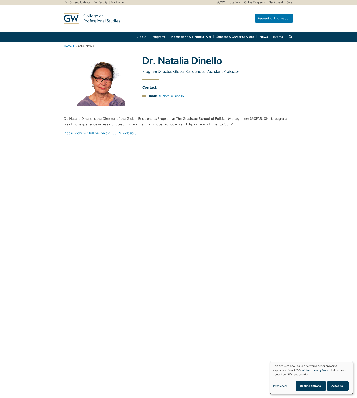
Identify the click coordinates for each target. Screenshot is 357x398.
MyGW (220, 2)
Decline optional (311, 386)
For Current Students (77, 2)
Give (289, 2)
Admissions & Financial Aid (191, 36)
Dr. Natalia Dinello (171, 96)
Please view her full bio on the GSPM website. (100, 133)
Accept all (337, 386)
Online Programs (254, 2)
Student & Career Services (235, 36)
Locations (234, 2)
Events (278, 36)
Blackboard (276, 2)
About (141, 36)
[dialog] (311, 378)
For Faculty (100, 2)
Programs (159, 36)
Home (68, 45)
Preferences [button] (280, 386)
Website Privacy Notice (316, 370)
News (263, 36)
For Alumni (117, 2)
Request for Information (274, 18)
